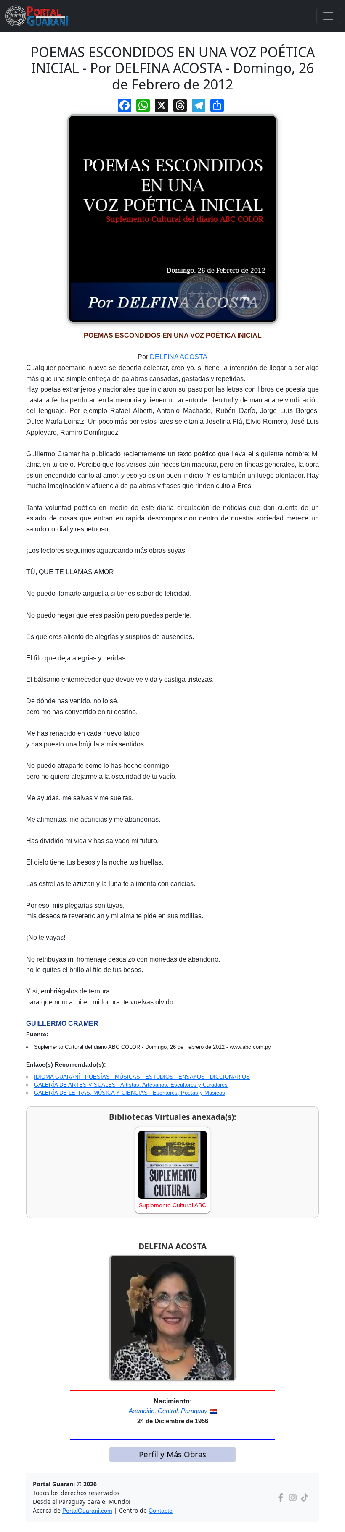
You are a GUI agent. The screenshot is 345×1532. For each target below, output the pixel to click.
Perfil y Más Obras (172, 1454)
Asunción (141, 1410)
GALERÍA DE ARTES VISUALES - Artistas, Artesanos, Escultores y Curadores (131, 1085)
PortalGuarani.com (87, 1510)
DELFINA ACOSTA (178, 356)
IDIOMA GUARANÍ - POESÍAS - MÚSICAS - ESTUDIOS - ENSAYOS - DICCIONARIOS (142, 1077)
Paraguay (194, 1410)
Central (168, 1410)
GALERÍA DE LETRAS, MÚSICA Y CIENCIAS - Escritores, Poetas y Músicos (129, 1093)
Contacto (160, 1510)
